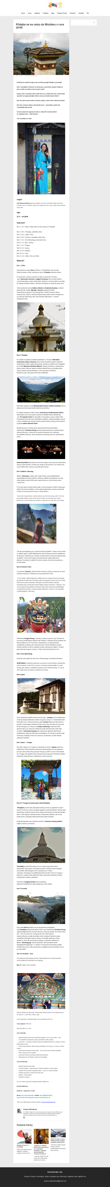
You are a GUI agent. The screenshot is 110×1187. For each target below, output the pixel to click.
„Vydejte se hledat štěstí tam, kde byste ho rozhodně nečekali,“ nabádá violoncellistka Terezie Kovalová (41, 1150)
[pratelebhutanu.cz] (55, 5)
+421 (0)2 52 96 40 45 (27, 1095)
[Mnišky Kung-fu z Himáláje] (24, 1136)
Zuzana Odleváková (32, 75)
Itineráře (73, 13)
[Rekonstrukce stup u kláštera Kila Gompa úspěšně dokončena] (58, 1133)
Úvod (23, 13)
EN (88, 13)
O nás (29, 13)
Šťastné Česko (62, 13)
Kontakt (81, 13)
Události (37, 13)
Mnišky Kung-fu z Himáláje (23, 1146)
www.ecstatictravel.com (48, 1102)
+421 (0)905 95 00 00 (45, 1095)
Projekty (45, 13)
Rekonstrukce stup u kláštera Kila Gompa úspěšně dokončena (58, 1140)
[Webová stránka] (24, 1117)
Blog (52, 13)
